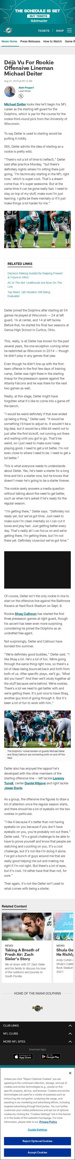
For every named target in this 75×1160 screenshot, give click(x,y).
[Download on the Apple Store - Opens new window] (23, 1057)
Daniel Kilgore (35, 783)
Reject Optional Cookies (37, 1141)
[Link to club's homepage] (8, 29)
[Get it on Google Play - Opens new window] (50, 1058)
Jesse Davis (13, 788)
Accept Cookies (37, 1152)
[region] (37, 1113)
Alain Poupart (26, 87)
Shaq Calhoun (26, 614)
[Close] (70, 1073)
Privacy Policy (48, 1121)
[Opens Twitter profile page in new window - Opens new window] (21, 96)
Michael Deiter (15, 104)
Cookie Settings (37, 1129)
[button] (37, 570)
